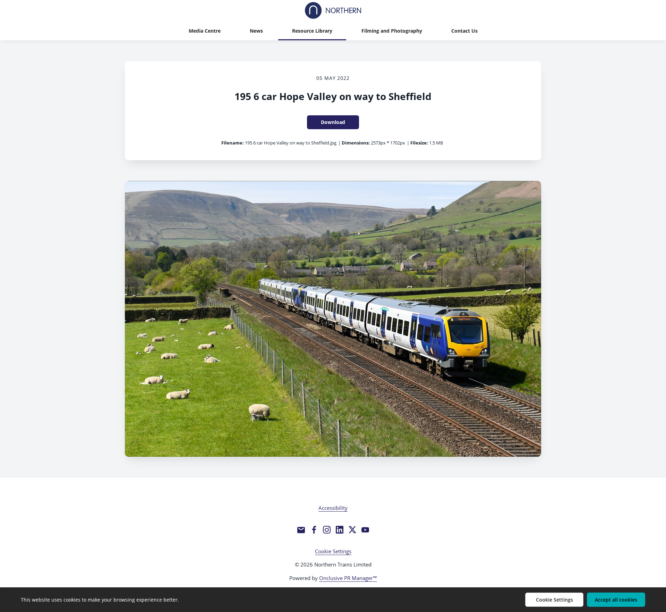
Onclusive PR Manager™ (348, 577)
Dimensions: (356, 143)
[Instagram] (327, 530)
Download (333, 122)
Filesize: (419, 143)
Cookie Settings (333, 551)
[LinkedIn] (339, 530)
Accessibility (333, 507)
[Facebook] (314, 530)
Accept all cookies (616, 599)
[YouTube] (365, 530)
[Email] (301, 530)
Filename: (232, 143)
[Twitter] (352, 530)
